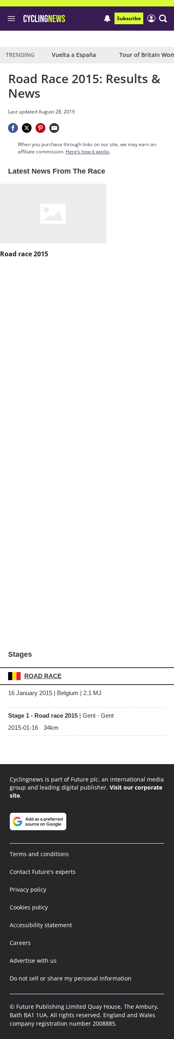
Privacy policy (28, 889)
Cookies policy (29, 907)
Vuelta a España (74, 55)
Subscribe (129, 18)
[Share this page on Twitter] (27, 128)
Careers (20, 943)
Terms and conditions (39, 854)
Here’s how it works (87, 151)
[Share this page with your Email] (54, 128)
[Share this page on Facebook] (13, 128)
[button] (163, 19)
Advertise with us (33, 960)
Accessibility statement (41, 925)
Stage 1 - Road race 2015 (61, 715)
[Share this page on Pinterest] (40, 128)
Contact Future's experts (43, 872)
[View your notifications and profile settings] (107, 18)
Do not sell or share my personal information (71, 978)
